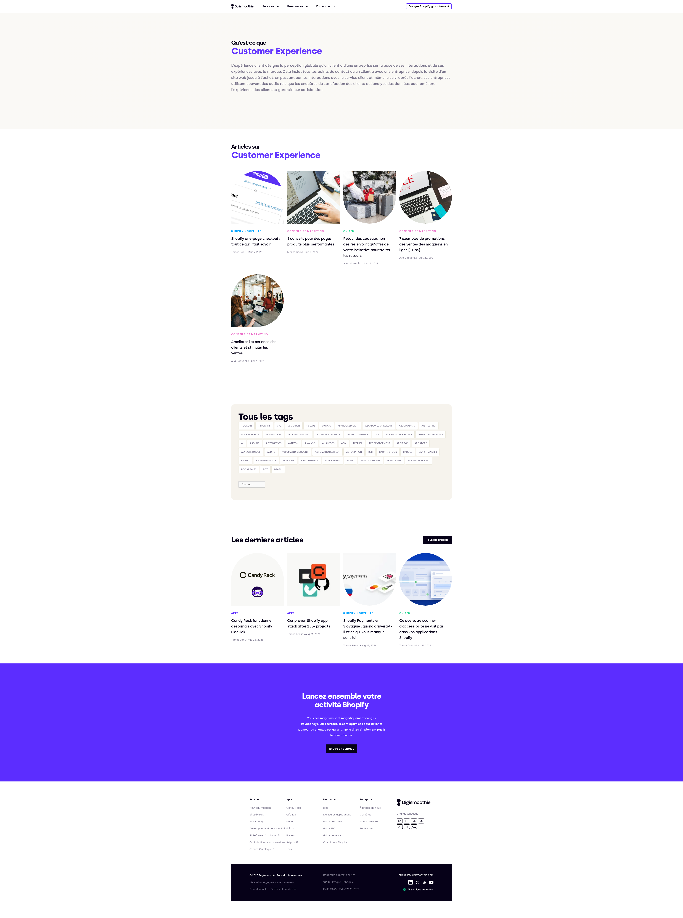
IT (407, 826)
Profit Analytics (259, 821)
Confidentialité (259, 889)
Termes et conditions (283, 889)
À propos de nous (370, 808)
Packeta (291, 835)
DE (413, 820)
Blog (326, 808)
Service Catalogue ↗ (262, 849)
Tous (289, 849)
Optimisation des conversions (267, 842)
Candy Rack (293, 808)
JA (399, 826)
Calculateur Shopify (335, 842)
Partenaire (366, 828)
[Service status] (418, 889)
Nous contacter (369, 821)
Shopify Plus (257, 814)
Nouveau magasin (260, 808)
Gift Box (291, 814)
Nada (289, 821)
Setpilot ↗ (292, 842)
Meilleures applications (337, 814)
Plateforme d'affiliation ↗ (264, 835)
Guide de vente (332, 835)
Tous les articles (437, 540)
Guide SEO (329, 828)
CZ (414, 826)
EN (399, 820)
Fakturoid (291, 828)
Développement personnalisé (267, 828)
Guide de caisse (332, 821)
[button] (270, 6)
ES (421, 820)
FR (406, 820)
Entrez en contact (341, 748)
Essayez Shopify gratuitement (429, 6)
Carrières (365, 814)
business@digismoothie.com (416, 875)
